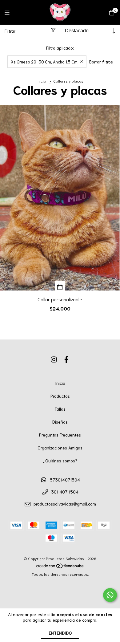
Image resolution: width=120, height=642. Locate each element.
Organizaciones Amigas (60, 447)
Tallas (60, 409)
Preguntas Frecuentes (60, 434)
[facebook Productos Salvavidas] (66, 359)
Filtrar (10, 31)
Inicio (41, 81)
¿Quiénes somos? (60, 460)
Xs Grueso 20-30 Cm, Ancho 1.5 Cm (44, 61)
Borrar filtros (101, 61)
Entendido (60, 633)
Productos (60, 396)
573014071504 (65, 479)
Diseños (60, 422)
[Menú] (11, 12)
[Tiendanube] (60, 567)
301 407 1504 (64, 491)
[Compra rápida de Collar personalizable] (60, 286)
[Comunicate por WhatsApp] (110, 595)
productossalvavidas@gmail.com (65, 503)
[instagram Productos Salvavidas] (54, 359)
